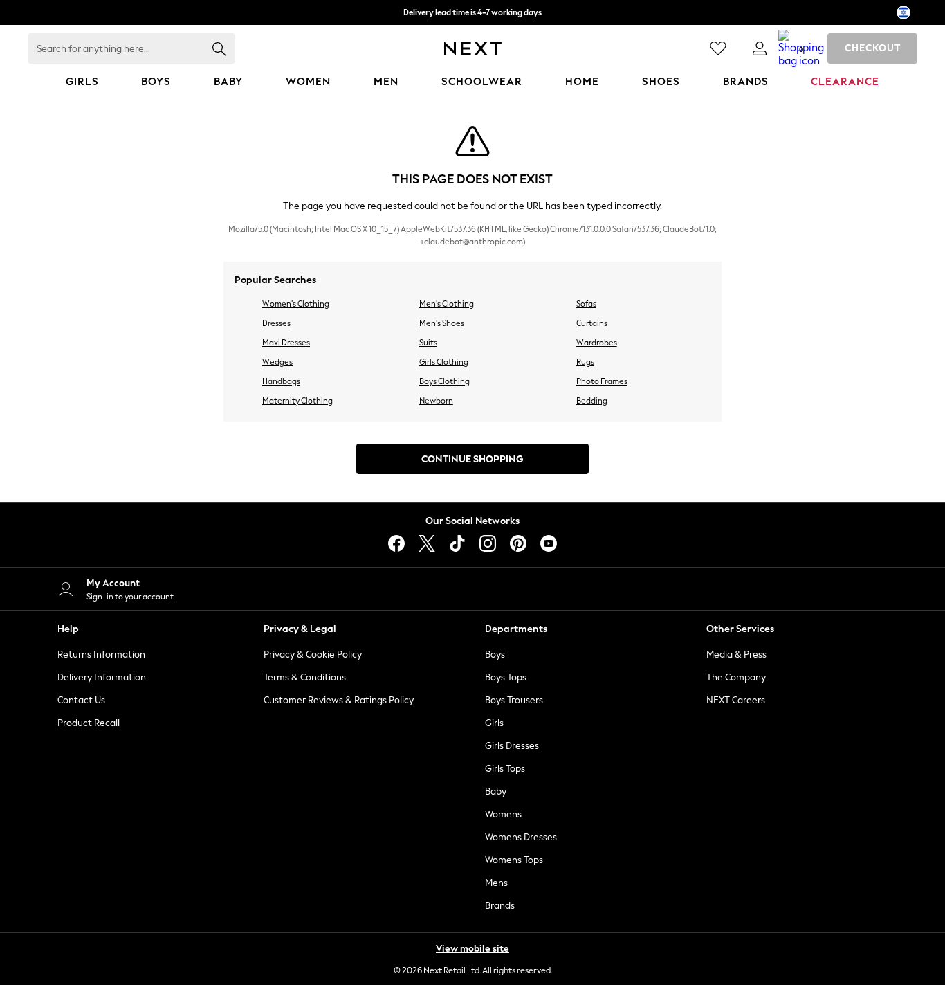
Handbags (281, 381)
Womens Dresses (521, 837)
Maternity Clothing (297, 401)
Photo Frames (601, 381)
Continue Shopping (472, 459)
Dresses (276, 323)
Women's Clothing (295, 304)
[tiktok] (457, 543)
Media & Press (736, 654)
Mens (496, 883)
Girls (494, 723)
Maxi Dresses (286, 342)
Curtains (591, 323)
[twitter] (427, 543)
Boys (495, 654)
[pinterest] (518, 543)
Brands (500, 906)
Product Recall (88, 723)
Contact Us (81, 700)
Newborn (436, 401)
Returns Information (101, 654)
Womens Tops (514, 860)
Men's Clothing (446, 304)
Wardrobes (596, 342)
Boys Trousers (514, 700)
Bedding (591, 401)
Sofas (586, 304)
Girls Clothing (443, 362)
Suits (428, 342)
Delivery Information (101, 677)
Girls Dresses (512, 746)
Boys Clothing (444, 381)
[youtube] (548, 543)
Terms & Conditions (305, 677)
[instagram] (487, 543)
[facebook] (396, 543)
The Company (736, 677)
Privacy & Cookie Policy (313, 654)
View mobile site (472, 949)
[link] (759, 48)
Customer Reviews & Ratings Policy (339, 700)
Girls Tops (505, 769)
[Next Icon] (473, 48)
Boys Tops (505, 677)
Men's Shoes (441, 323)
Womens (503, 814)
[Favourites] (718, 48)
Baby (495, 791)
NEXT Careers (735, 700)
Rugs (585, 362)
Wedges (277, 362)
